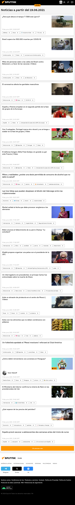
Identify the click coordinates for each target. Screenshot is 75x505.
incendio (22, 313)
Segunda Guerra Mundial (45, 223)
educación (15, 441)
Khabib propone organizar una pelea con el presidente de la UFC (25, 253)
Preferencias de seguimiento (33, 483)
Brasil (17, 55)
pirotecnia (33, 313)
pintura (36, 380)
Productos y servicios (31, 480)
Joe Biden (26, 245)
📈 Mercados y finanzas (43, 425)
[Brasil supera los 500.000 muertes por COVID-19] (62, 44)
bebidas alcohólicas (54, 184)
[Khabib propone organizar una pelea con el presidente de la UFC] (62, 257)
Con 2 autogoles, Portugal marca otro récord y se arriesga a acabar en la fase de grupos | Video (25, 130)
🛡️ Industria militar (26, 32)
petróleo (29, 425)
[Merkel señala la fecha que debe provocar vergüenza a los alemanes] (62, 212)
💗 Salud (18, 100)
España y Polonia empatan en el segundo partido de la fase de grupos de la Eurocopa (25, 108)
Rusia (14, 32)
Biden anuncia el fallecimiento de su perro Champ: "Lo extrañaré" (23, 231)
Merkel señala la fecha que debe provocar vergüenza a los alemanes (25, 208)
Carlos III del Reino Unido (33, 290)
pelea (54, 268)
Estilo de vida (6, 100)
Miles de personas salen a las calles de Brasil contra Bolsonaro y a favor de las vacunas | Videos (22, 63)
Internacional (6, 223)
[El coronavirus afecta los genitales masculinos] (62, 89)
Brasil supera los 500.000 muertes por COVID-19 (21, 39)
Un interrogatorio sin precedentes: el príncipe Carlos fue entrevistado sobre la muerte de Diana (24, 276)
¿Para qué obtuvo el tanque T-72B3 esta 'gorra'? (21, 17)
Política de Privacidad (51, 480)
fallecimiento (57, 245)
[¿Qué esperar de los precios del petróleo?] (62, 414)
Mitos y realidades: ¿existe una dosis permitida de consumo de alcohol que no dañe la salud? (36, 175)
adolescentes (26, 441)
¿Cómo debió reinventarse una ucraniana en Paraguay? (24, 359)
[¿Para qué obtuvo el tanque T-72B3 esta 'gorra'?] (62, 22)
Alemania (17, 223)
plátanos (36, 335)
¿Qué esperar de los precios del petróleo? (18, 409)
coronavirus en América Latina (33, 55)
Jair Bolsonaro (28, 77)
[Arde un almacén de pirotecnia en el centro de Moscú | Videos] (62, 302)
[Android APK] (7, 488)
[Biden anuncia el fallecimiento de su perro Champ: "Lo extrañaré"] (62, 235)
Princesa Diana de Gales (52, 290)
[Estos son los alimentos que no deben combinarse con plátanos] (62, 325)
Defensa (5, 32)
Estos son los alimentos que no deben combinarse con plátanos (23, 321)
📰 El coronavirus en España (43, 441)
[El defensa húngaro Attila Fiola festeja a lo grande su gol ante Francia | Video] (62, 157)
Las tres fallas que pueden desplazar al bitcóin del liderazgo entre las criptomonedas (32, 192)
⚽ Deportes (19, 145)
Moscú (13, 313)
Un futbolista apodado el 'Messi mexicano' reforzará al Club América (32, 342)
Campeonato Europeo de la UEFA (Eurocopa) (33, 122)
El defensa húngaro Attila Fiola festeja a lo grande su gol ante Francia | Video (24, 153)
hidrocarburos (17, 425)
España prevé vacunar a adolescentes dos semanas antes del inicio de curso (35, 432)
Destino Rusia (6, 380)
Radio (55, 463)
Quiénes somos (6, 480)
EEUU (16, 245)
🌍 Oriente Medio (20, 402)
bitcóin (26, 200)
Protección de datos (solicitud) (10, 483)
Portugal (30, 145)
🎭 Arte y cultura (48, 380)
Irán (31, 402)
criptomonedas (38, 200)
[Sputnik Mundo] (9, 4)
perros (36, 245)
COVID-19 (28, 100)
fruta (27, 335)
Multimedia (47, 463)
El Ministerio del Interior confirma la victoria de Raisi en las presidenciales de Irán (25, 388)
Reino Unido (19, 290)
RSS (22, 483)
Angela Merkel (29, 223)
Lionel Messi (31, 352)
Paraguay (26, 380)
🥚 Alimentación (39, 184)
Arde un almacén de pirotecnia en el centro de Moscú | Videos (24, 298)
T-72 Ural (39, 32)
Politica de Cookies (65, 480)
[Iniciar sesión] (64, 2)
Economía (5, 200)
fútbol (14, 122)
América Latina (7, 55)
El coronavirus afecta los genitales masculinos (20, 84)
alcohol (27, 184)
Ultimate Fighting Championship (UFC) (38, 268)
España (5, 122)
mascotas (45, 245)
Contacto (41, 480)
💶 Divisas (16, 200)
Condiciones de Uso (17, 480)
